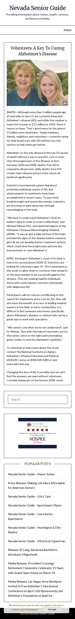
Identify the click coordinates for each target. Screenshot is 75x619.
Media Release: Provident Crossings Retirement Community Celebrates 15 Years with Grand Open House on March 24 (36, 568)
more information (29, 609)
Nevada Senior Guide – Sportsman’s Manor (35, 505)
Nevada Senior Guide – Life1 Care (29, 496)
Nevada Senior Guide (37, 8)
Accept (52, 609)
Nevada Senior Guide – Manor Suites (31, 474)
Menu (67, 30)
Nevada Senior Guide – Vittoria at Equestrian (36, 541)
